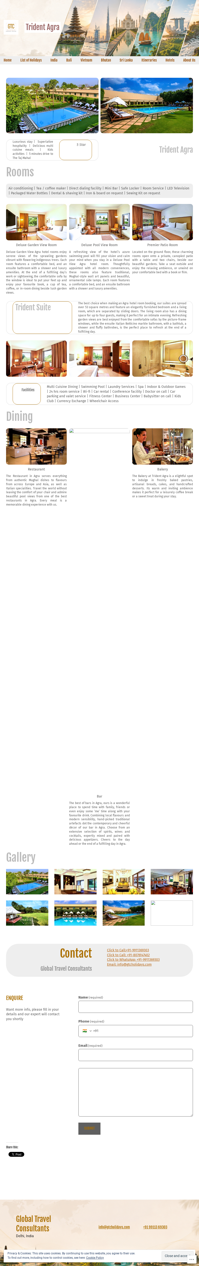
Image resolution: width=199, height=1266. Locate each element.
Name (90, 997)
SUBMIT (89, 1128)
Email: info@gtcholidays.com (129, 964)
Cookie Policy (95, 1257)
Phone (91, 1021)
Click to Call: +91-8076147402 (128, 955)
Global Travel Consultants (33, 1224)
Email (90, 1045)
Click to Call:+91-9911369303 (128, 950)
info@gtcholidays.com (114, 1227)
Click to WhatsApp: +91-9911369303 (133, 960)
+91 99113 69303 (155, 1227)
